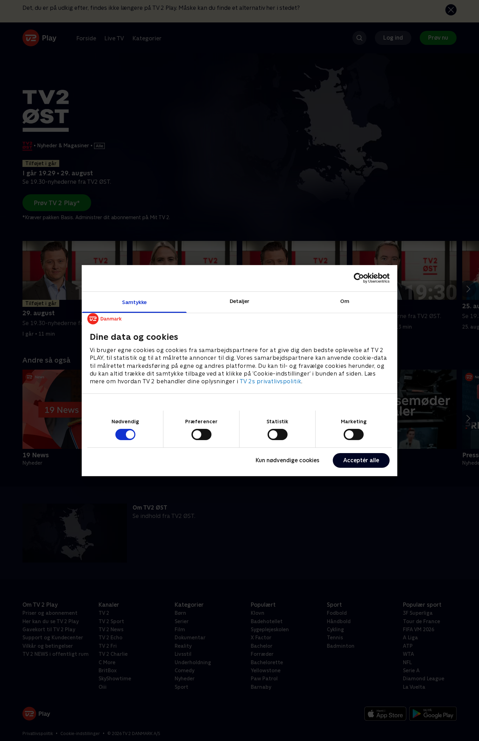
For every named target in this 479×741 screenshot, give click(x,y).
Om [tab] (344, 301)
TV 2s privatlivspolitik (271, 381)
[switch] (201, 434)
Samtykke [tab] (134, 302)
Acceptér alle (361, 460)
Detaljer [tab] (240, 301)
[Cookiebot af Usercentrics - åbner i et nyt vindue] (359, 278)
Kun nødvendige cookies (287, 460)
